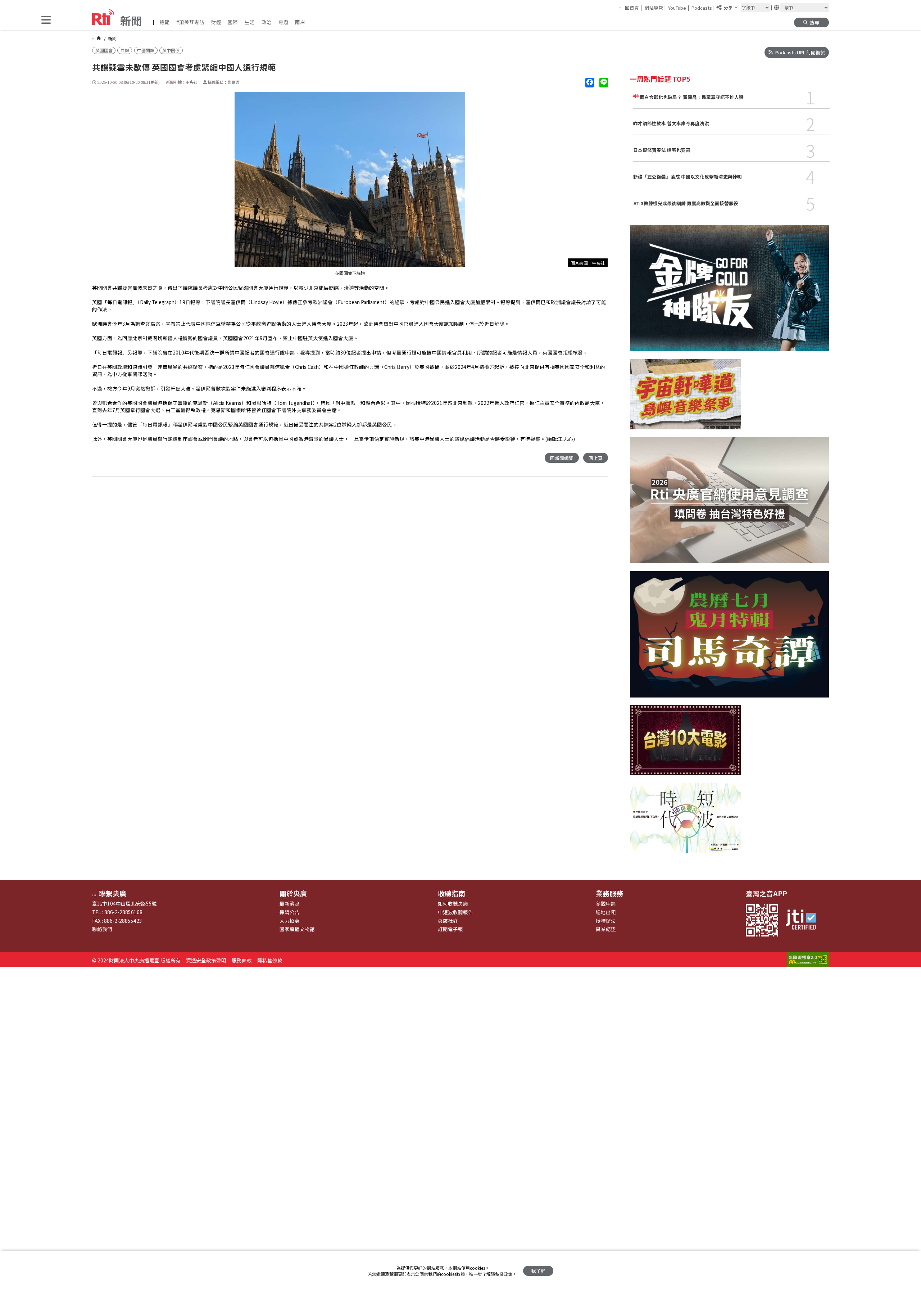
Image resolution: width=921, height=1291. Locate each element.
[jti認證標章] (804, 920)
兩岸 (300, 22)
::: (620, 7)
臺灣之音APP (766, 893)
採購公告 (290, 912)
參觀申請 (606, 903)
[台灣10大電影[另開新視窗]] (685, 744)
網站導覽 (655, 7)
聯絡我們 (102, 929)
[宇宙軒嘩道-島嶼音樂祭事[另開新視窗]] (685, 398)
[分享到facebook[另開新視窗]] (589, 82)
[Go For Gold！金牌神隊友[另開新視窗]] (729, 292)
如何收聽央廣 (453, 903)
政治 (267, 22)
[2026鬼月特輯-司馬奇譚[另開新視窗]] (729, 638)
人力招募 (290, 921)
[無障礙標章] (808, 960)
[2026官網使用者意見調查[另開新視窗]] (729, 504)
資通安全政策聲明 (206, 960)
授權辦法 (606, 921)
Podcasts (703, 7)
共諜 (125, 50)
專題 (283, 22)
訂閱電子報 (450, 929)
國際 (233, 22)
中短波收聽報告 (455, 912)
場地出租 (606, 912)
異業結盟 (606, 929)
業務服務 (609, 893)
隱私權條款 (269, 960)
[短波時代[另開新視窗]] (685, 822)
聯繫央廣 (112, 893)
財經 (216, 22)
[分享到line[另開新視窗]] (603, 82)
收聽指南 (451, 893)
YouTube (678, 7)
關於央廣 (293, 893)
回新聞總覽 (561, 458)
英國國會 (104, 50)
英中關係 (171, 50)
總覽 (164, 22)
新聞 (112, 38)
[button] (46, 20)
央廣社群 (448, 921)
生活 (250, 22)
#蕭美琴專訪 (190, 22)
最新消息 (290, 903)
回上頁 (596, 458)
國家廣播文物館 (297, 929)
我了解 (538, 1270)
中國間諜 (145, 50)
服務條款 (242, 960)
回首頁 (633, 7)
